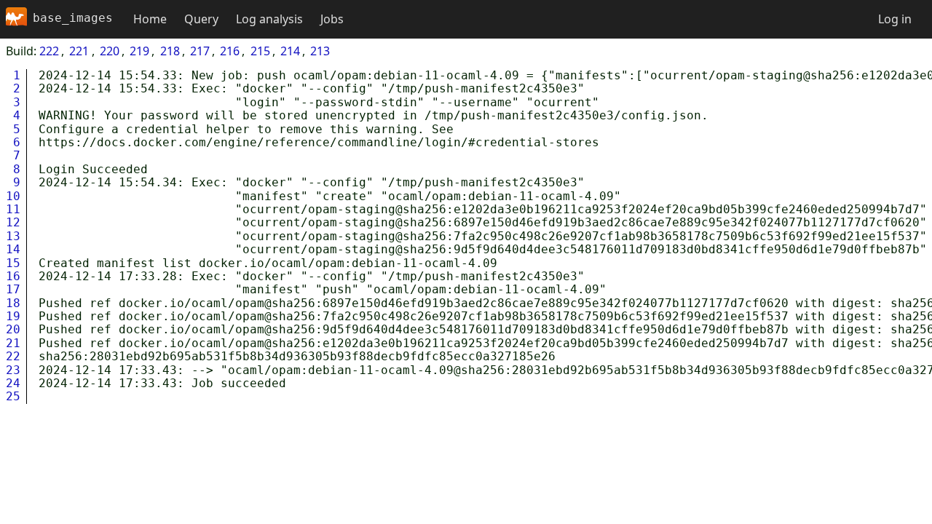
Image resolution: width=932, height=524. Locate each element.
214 (290, 51)
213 (320, 51)
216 (230, 51)
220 (109, 51)
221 (79, 51)
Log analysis (269, 19)
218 (170, 51)
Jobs (332, 19)
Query (201, 19)
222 (49, 51)
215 (260, 51)
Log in (895, 19)
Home (150, 19)
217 (200, 51)
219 (139, 51)
